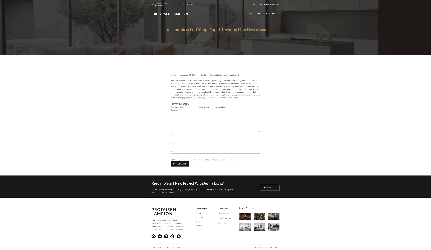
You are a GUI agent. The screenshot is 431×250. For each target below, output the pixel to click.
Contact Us (269, 187)
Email (173, 143)
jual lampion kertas (217, 75)
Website (174, 151)
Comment (175, 110)
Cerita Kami (203, 75)
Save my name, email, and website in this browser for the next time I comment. (204, 160)
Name (174, 135)
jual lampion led (232, 75)
